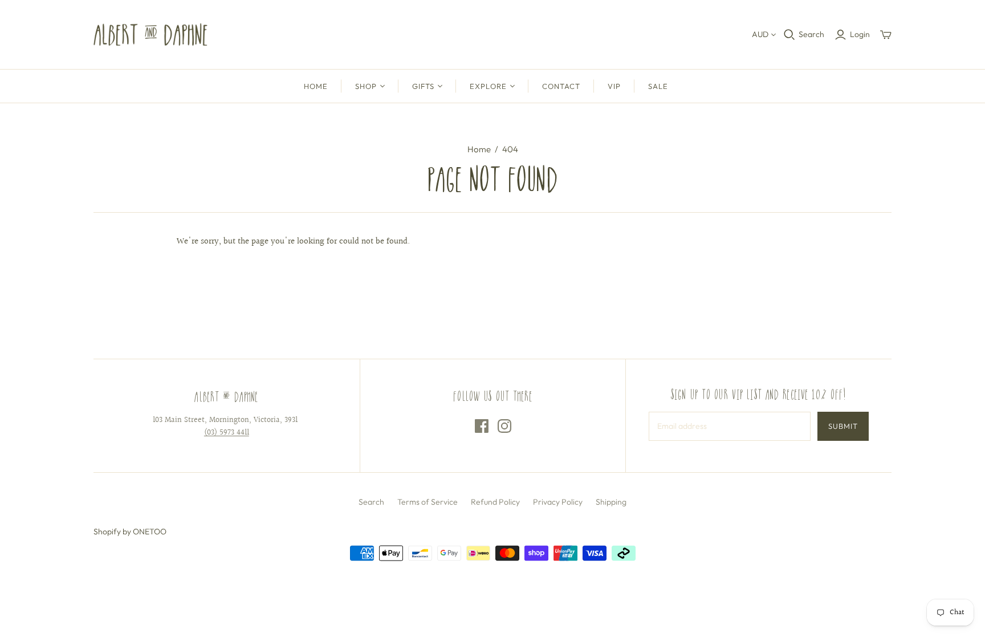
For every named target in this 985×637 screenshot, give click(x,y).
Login (860, 34)
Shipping (611, 502)
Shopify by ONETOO (129, 531)
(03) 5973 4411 (226, 433)
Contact (561, 86)
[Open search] (789, 34)
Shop (366, 86)
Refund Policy (495, 502)
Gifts (423, 86)
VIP (614, 86)
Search (811, 34)
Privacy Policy (558, 502)
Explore (488, 86)
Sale (658, 86)
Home (316, 86)
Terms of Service (427, 502)
